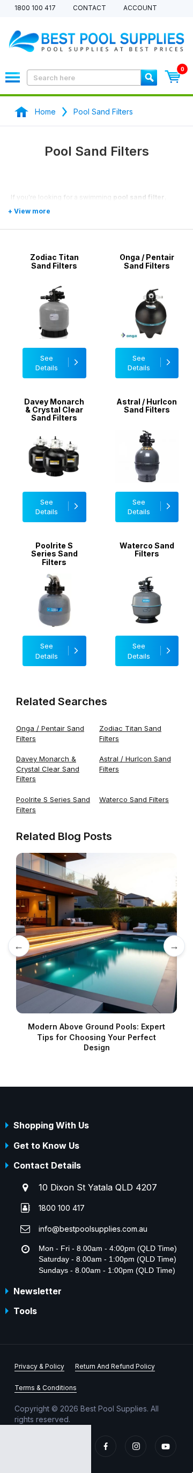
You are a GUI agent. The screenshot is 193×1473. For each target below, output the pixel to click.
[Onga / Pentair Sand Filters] (147, 328)
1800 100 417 (35, 8)
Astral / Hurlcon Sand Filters (146, 406)
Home (45, 111)
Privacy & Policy (39, 1366)
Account (140, 8)
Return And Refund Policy (115, 1366)
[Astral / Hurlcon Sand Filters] (147, 472)
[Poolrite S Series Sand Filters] (54, 616)
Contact (89, 8)
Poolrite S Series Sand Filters (54, 553)
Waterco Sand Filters (147, 549)
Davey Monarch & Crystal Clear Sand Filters (54, 410)
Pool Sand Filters (103, 111)
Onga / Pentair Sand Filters (147, 261)
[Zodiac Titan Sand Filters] (54, 328)
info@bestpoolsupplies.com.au (93, 1228)
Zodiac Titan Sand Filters (54, 261)
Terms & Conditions (45, 1388)
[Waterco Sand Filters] (147, 616)
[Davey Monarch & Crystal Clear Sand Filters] (54, 472)
